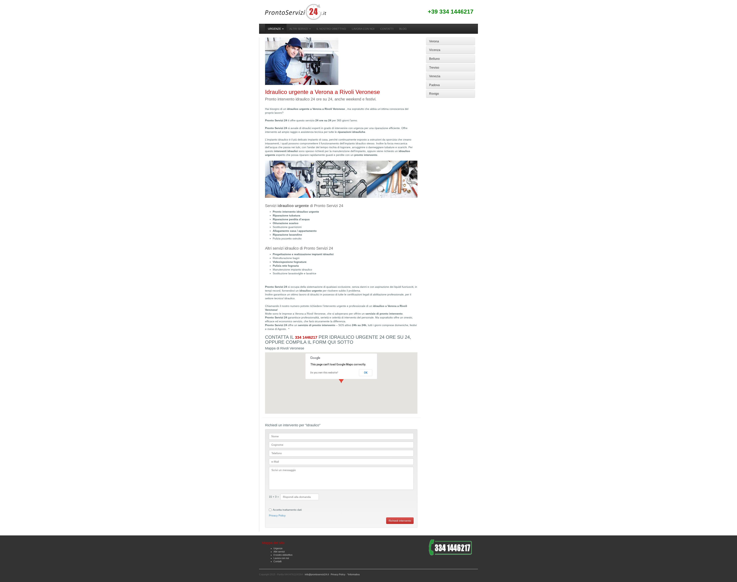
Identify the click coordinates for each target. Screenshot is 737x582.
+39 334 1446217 (450, 11)
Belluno (434, 58)
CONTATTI (386, 28)
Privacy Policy (277, 515)
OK (366, 372)
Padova (434, 85)
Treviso (434, 67)
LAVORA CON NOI (363, 28)
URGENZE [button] (275, 28)
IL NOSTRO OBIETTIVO (331, 28)
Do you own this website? (324, 372)
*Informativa (353, 574)
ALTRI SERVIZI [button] (299, 28)
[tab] (450, 41)
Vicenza (434, 50)
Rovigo (434, 93)
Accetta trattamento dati (287, 509)
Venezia (434, 76)
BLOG (403, 28)
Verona (434, 41)
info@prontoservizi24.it (317, 574)
